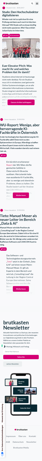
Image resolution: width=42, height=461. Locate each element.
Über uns (22, 436)
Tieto (9, 261)
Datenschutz (18, 442)
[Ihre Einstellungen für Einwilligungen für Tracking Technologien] (2, 346)
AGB (8, 442)
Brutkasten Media (21, 447)
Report (9, 165)
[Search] (32, 3)
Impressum (11, 436)
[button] (5, 35)
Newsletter (31, 442)
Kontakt (32, 436)
